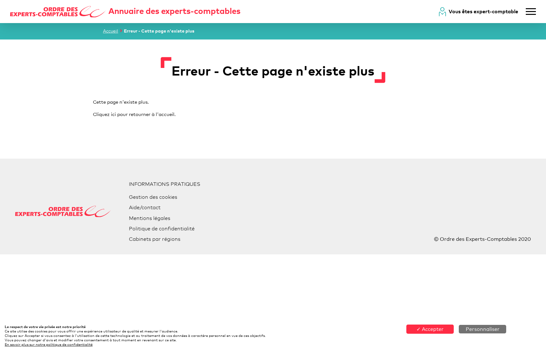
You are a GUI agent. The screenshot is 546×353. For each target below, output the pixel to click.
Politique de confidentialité (162, 229)
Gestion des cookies (153, 197)
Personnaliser (483, 329)
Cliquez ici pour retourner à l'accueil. (134, 114)
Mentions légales (149, 218)
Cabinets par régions (154, 239)
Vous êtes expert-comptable (483, 11)
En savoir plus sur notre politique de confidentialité (49, 344)
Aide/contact (145, 207)
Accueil (110, 30)
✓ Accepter (430, 329)
